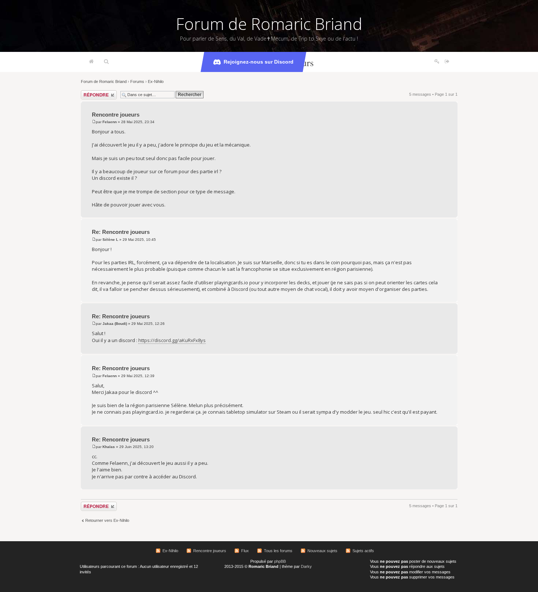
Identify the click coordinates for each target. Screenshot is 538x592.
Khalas (108, 447)
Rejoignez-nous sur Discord (259, 62)
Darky (306, 566)
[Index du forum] (91, 62)
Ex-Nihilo (156, 81)
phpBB (280, 561)
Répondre (89, 92)
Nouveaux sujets (322, 551)
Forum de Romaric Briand (269, 24)
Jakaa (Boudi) (114, 324)
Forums (137, 81)
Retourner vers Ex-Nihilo (107, 520)
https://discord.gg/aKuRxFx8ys (172, 340)
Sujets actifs (363, 551)
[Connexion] (447, 62)
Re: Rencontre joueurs (121, 232)
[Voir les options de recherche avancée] (106, 62)
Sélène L (110, 240)
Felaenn (109, 122)
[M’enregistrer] (437, 62)
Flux (245, 551)
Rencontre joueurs (115, 114)
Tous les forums (278, 551)
